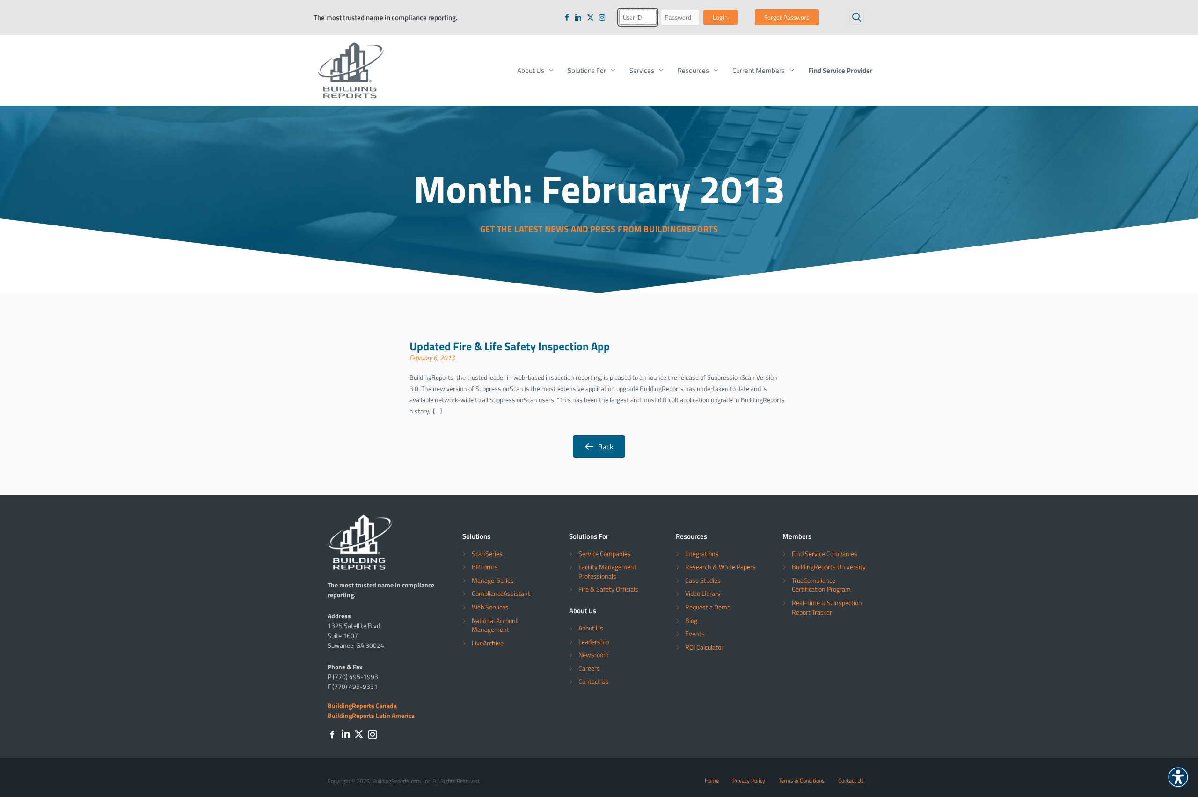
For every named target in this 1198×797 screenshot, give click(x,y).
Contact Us (593, 681)
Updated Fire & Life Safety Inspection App (509, 346)
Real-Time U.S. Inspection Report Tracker (827, 607)
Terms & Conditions (802, 780)
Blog (691, 620)
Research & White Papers (720, 566)
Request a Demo (707, 606)
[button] (856, 17)
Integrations (702, 553)
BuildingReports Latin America (371, 715)
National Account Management (495, 625)
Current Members (758, 70)
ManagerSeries (493, 580)
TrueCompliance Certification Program (821, 585)
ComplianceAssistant (501, 593)
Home (712, 780)
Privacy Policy (748, 780)
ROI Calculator (704, 647)
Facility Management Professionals (607, 571)
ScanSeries (487, 553)
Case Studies (703, 580)
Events (695, 633)
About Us (530, 70)
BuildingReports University (829, 566)
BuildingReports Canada (362, 705)
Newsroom (593, 654)
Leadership (593, 641)
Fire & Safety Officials (608, 589)
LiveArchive (488, 642)
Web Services (490, 606)
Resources (693, 70)
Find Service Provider (840, 70)
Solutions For (587, 70)
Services (641, 70)
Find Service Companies (824, 553)
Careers (589, 668)
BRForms (485, 566)
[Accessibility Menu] (1178, 777)
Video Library (703, 593)
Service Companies (604, 553)
